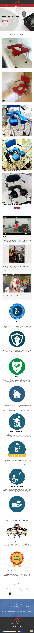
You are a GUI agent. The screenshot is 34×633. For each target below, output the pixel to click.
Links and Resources (22, 623)
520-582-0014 (5, 5)
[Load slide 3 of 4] (17, 29)
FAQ (18, 623)
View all (17, 208)
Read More (5, 270)
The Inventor (8, 623)
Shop (16, 623)
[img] (17, 583)
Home (4, 623)
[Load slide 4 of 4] (18, 29)
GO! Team (12, 623)
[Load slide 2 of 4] (16, 29)
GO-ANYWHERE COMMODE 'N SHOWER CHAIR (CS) (9, 136)
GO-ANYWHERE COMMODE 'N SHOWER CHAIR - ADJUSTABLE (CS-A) (12, 204)
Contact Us (29, 623)
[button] (2, 2)
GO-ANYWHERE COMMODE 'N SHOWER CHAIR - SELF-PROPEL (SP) (11, 170)
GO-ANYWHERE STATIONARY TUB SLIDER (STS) (9, 102)
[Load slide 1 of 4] (15, 29)
